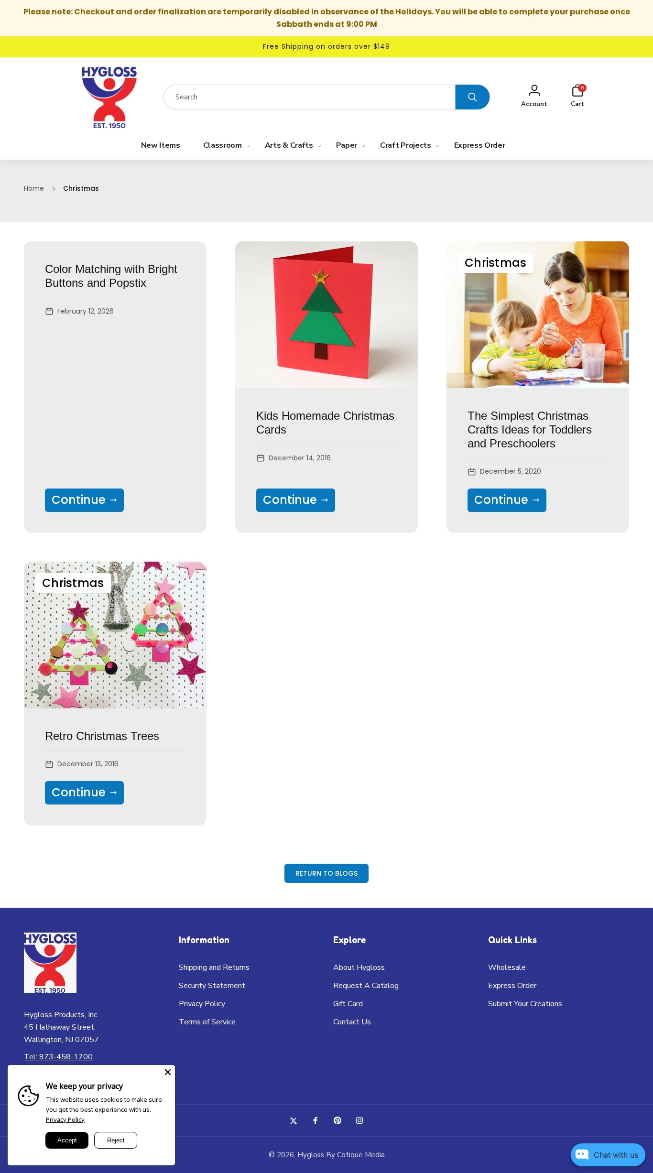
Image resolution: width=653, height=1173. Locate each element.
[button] (577, 97)
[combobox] (309, 97)
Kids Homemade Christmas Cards (325, 422)
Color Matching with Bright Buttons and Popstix (111, 275)
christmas (496, 263)
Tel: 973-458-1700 (58, 1057)
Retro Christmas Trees (102, 735)
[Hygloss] (50, 990)
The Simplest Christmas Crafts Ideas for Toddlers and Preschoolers (530, 429)
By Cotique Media (355, 1155)
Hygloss (310, 1155)
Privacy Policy (65, 1119)
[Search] (473, 97)
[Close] (168, 1072)
